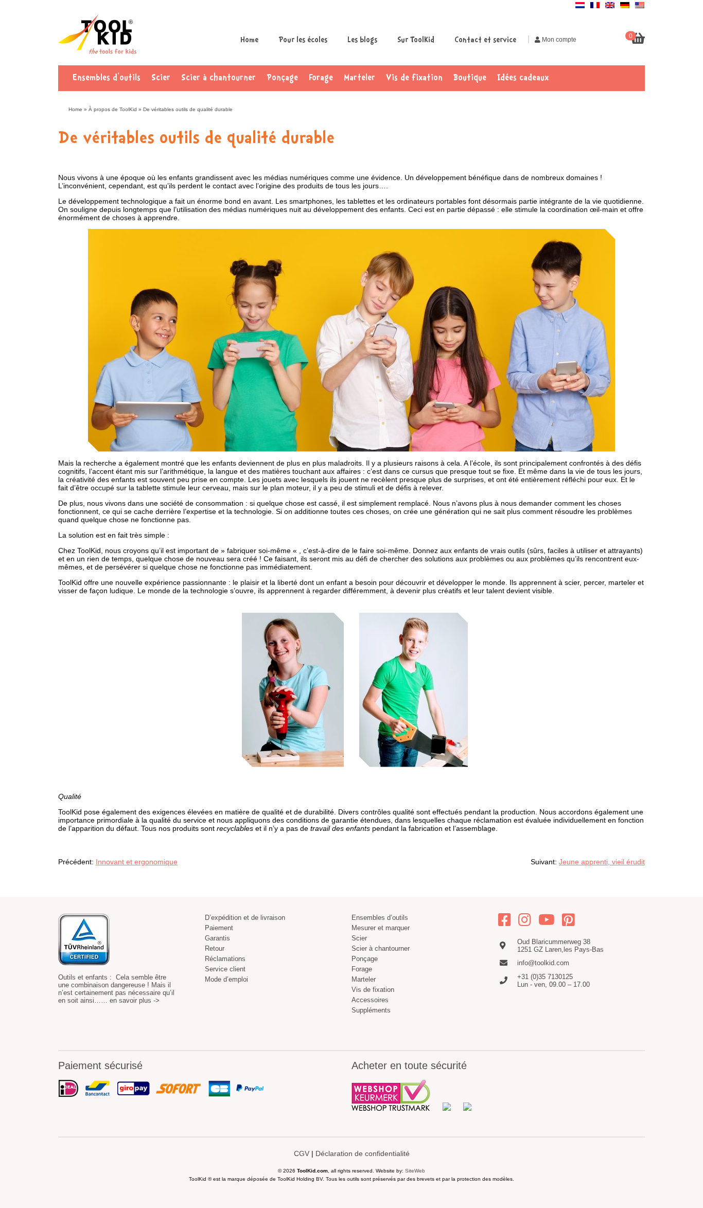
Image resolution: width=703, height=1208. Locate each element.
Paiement (219, 928)
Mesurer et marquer (380, 928)
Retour (214, 948)
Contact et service (485, 40)
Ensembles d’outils (106, 78)
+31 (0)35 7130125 (545, 977)
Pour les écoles (302, 40)
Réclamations (225, 959)
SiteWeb (415, 1171)
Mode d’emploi (226, 979)
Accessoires (370, 1000)
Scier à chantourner (218, 78)
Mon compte (558, 39)
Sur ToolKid (415, 40)
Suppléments (371, 1010)
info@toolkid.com (543, 963)
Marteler (359, 78)
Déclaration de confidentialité (362, 1153)
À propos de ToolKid (113, 109)
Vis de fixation (414, 78)
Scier (160, 78)
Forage (321, 78)
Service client (225, 969)
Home (249, 40)
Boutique (469, 78)
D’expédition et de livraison (245, 917)
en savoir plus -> (135, 1000)
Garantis (217, 938)
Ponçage (282, 78)
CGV (301, 1153)
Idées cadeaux (523, 78)
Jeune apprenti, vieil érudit (602, 862)
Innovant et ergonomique (137, 862)
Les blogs (362, 40)
